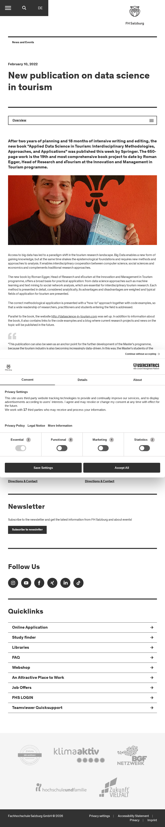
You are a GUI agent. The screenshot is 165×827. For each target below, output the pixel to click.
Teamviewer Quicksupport (37, 708)
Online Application (30, 628)
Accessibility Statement (133, 816)
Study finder (24, 638)
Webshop (21, 668)
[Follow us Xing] (52, 584)
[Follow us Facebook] (39, 584)
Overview (19, 120)
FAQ (16, 658)
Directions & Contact (22, 481)
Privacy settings (99, 816)
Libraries (20, 648)
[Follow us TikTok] (78, 584)
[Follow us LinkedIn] (65, 584)
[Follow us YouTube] (26, 584)
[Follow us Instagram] (13, 584)
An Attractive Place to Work (38, 678)
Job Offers (21, 688)
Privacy (134, 820)
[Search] (24, 8)
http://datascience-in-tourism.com (74, 316)
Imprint (152, 820)
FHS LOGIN (22, 698)
